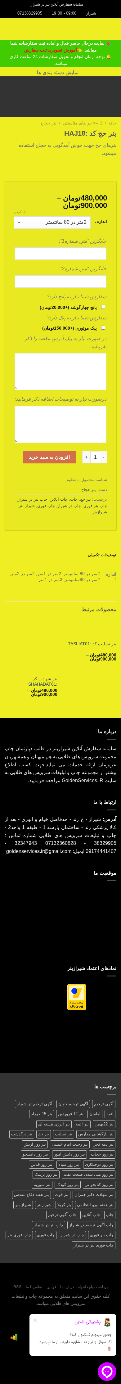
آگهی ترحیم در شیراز (34, 1104)
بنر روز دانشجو (35, 1154)
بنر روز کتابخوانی (99, 1184)
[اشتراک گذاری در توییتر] (97, 168)
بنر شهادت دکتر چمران (94, 1194)
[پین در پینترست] (82, 168)
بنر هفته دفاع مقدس (31, 1194)
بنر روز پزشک (46, 1174)
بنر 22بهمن (104, 1124)
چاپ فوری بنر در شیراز (94, 1245)
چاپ (74, 499)
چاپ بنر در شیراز (32, 499)
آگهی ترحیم (104, 1104)
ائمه (110, 1113)
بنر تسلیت (63, 1134)
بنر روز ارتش (35, 1144)
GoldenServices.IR (82, 780)
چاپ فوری (46, 505)
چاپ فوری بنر (19, 1235)
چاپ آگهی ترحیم (62, 1214)
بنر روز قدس (41, 1164)
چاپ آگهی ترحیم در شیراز (91, 1225)
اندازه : (101, 221)
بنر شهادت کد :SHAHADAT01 (42, 682)
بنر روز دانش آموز (69, 1154)
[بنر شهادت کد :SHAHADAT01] (31, 646)
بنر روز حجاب (102, 1154)
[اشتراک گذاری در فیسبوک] (104, 168)
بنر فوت (62, 1194)
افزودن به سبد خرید (49, 457)
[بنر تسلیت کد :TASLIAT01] (90, 628)
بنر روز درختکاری (99, 1164)
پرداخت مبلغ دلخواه (93, 1287)
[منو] (112, 29)
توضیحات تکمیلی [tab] (102, 554)
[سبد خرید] (8, 29)
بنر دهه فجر (104, 1144)
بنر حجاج (48, 123)
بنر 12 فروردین (70, 1113)
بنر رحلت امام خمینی (70, 1144)
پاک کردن (20, 212)
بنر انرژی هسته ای (54, 1124)
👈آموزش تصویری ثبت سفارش (53, 50)
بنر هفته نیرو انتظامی (95, 1204)
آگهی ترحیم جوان (73, 1104)
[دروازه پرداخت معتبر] (76, 996)
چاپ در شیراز (69, 505)
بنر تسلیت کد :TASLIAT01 (92, 644)
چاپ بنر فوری (95, 505)
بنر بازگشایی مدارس (96, 1134)
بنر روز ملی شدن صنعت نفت (89, 1174)
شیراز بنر (27, 505)
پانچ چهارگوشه (68, 307)
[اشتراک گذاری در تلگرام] (74, 168)
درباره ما (67, 1287)
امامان (95, 1113)
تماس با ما (34, 1287)
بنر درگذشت (21, 1134)
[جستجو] (89, 4)
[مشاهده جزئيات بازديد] (14, 1337)
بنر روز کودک (67, 1184)
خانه (112, 123)
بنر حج (85, 499)
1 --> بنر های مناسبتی (82, 123)
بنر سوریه (42, 1184)
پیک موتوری (69, 328)
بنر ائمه (82, 1124)
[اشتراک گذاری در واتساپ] (112, 168)
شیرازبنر (99, 512)
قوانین (51, 1287)
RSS (17, 1287)
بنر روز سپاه (68, 1164)
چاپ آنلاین (59, 499)
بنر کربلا (64, 1204)
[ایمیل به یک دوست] (89, 168)
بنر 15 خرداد (41, 1113)
